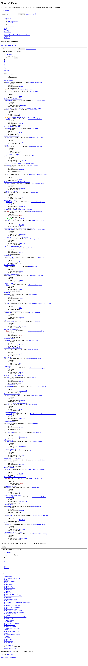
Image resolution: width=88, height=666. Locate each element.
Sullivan (8, 312)
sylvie (7, 109)
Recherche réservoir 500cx (11, 523)
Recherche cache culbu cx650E (12, 495)
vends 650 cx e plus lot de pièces (13, 348)
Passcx (8, 82)
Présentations (34, 423)
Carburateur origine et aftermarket (13, 246)
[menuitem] (13, 21)
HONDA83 (9, 229)
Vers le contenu (5, 10)
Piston (8, 266)
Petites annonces (36, 156)
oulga (7, 174)
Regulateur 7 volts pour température (22, 89)
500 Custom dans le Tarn (11, 384)
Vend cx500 (7, 255)
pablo (7, 349)
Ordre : (38, 543)
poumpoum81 (10, 386)
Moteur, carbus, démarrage (35, 146)
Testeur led (7, 292)
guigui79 (8, 506)
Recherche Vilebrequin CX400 (12, 458)
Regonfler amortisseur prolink (12, 394)
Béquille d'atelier (8, 440)
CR (5, 431)
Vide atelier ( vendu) (9, 338)
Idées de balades (34, 128)
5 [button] (4, 65)
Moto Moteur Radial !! (10, 366)
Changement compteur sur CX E (13, 412)
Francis (8, 340)
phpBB (11, 651)
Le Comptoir (36, 321)
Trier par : (21, 543)
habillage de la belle (35, 506)
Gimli (7, 285)
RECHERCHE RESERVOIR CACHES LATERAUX (19, 228)
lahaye (8, 248)
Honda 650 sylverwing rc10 (11, 274)
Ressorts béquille (8, 80)
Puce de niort (7, 320)
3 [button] (4, 62)
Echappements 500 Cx (18, 219)
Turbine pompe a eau (10, 200)
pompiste (8, 275)
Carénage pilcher (8, 504)
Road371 (8, 220)
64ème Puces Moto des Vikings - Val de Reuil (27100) (19, 163)
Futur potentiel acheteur (10, 421)
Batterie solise (8, 514)
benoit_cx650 (10, 497)
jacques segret (10, 321)
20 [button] (5, 68)
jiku (7, 358)
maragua (8, 137)
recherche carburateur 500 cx (12, 449)
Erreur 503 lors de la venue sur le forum (15, 477)
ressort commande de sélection (12, 311)
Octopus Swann (10, 257)
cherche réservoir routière (11, 283)
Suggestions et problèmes (35, 211)
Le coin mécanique (33, 91)
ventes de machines (39, 257)
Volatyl (8, 211)
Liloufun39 (9, 515)
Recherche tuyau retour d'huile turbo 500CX (24, 117)
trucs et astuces (33, 294)
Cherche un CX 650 (9, 265)
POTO (8, 404)
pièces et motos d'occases (11, 191)
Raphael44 (9, 460)
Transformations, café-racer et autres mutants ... (41, 248)
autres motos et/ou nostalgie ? (36, 331)
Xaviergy (8, 487)
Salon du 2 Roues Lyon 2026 (12, 126)
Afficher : (5, 543)
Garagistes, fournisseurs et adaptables (38, 174)
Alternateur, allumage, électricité (40, 515)
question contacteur (9, 301)
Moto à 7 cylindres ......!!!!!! (11, 467)
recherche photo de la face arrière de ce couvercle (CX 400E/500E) (22, 108)
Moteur (6, 145)
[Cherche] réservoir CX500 (11, 154)
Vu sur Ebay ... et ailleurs (36, 275)
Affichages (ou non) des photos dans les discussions (18, 209)
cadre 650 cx (7, 357)
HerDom (8, 128)
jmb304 (8, 368)
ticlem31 (8, 451)
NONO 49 (9, 202)
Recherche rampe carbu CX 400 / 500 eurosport (17, 182)
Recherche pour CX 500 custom (13, 99)
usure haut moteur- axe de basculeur (14, 532)
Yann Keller (9, 100)
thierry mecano (10, 533)
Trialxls (8, 294)
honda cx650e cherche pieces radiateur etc (15, 403)
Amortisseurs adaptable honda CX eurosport (16, 237)
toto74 (8, 119)
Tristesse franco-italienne (11, 329)
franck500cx (9, 441)
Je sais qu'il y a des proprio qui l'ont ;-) (14, 375)
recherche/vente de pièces (35, 82)
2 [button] (4, 61)
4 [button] (4, 64)
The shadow (9, 156)
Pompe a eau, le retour (10, 486)
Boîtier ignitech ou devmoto (11, 136)
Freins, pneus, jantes (35, 238)
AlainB (8, 192)
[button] (8, 54)
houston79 (9, 183)
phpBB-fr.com (11, 654)
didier (7, 91)
